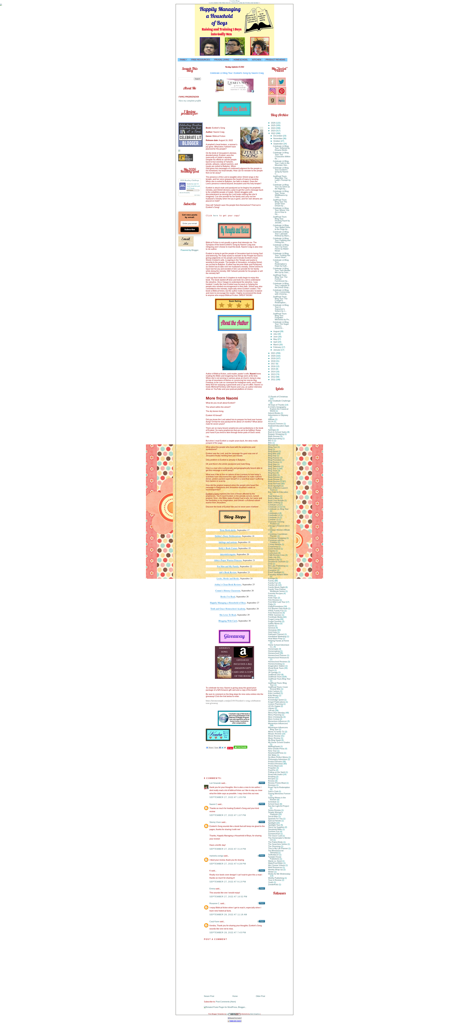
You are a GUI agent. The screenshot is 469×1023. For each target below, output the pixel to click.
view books (197, 195)
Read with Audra (275, 774)
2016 (273, 366)
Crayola (271, 551)
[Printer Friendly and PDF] (240, 748)
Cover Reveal (274, 549)
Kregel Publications (276, 702)
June (275, 337)
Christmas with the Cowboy (276, 541)
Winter (271, 872)
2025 (273, 125)
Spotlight (272, 823)
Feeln (270, 596)
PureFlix (271, 770)
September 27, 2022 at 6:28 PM (227, 864)
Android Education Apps (278, 426)
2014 (273, 372)
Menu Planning (274, 715)
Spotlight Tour (274, 825)
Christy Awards (274, 544)
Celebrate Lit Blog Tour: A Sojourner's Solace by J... (281, 308)
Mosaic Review (274, 734)
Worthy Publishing (276, 878)
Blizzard (271, 445)
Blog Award (273, 451)
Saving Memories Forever (279, 794)
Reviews (272, 785)
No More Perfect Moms (278, 757)
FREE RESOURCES (200, 60)
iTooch (271, 670)
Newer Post (209, 996)
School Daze (273, 804)
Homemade (273, 649)
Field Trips (272, 598)
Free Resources (275, 613)
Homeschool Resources (278, 658)
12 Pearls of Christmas (278, 397)
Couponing (273, 547)
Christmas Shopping (277, 538)
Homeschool (273, 653)
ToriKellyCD (273, 855)
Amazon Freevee (275, 424)
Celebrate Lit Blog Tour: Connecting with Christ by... (281, 292)
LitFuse (271, 710)
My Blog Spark (274, 740)
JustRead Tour (274, 675)
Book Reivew (274, 477)
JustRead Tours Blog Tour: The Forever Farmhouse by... (281, 278)
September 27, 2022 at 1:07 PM (227, 815)
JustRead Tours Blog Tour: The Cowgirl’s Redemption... (280, 300)
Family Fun (273, 583)
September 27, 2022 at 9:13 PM (227, 882)
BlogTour (272, 473)
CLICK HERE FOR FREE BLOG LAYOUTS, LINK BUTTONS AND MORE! (234, 3)
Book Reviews (274, 484)
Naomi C (213, 804)
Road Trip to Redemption (279, 787)
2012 (273, 377)
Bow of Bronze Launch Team (278, 489)
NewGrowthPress (275, 753)
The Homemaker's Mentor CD (279, 839)
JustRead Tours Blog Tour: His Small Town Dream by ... (280, 203)
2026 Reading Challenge (189, 180)
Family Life (273, 585)
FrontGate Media (275, 617)
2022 (273, 133)
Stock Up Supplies (276, 827)
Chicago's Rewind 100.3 (278, 526)
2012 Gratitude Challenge (279, 401)
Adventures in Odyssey (278, 415)
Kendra (189, 184)
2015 (273, 369)
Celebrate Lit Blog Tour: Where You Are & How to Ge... (281, 211)
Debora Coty (273, 559)
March (276, 345)
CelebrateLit (273, 513)
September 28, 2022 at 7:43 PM (227, 932)
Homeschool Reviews (277, 662)
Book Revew (273, 479)
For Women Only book (278, 608)
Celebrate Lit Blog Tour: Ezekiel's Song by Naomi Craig (237, 73)
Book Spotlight (274, 486)
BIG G (270, 441)
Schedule (272, 802)
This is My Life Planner (278, 848)
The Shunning (274, 846)
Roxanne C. (214, 903)
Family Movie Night (276, 587)
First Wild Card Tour (276, 602)
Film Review (273, 600)
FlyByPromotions (275, 606)
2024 (273, 128)
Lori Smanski (215, 783)
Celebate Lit (273, 505)
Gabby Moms (274, 623)
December (278, 136)
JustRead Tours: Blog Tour (277, 684)
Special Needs (274, 821)
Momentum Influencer (277, 721)
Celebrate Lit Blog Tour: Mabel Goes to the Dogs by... (281, 227)
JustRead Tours (275, 677)
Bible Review (274, 436)
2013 (273, 374)
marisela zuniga (216, 856)
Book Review (274, 481)
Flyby (270, 604)
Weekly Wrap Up (275, 870)
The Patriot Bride (275, 842)
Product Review (275, 762)
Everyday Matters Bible (278, 575)
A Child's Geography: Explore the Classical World (278, 409)
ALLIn (270, 421)
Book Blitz (272, 475)
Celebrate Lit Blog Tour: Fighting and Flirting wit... (281, 240)
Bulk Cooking (274, 503)
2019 (273, 358)
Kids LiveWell (274, 693)
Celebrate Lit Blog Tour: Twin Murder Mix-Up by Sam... (281, 270)
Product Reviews (275, 764)
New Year (272, 751)
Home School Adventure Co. (278, 646)
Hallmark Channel (276, 634)
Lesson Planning (275, 704)
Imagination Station (276, 666)
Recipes (271, 779)
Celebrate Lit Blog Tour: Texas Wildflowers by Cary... (281, 194)
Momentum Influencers (278, 723)
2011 (273, 380)
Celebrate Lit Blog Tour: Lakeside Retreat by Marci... (281, 234)
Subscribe (189, 229)
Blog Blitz (272, 454)
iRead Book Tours (276, 668)
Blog (270, 449)
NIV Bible (272, 755)
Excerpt (271, 579)
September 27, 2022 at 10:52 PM (228, 897)
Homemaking (274, 651)
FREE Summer (274, 615)
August (276, 331)
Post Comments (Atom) (226, 1002)
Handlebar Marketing (277, 636)
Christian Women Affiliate (279, 530)
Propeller (272, 768)
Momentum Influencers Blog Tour (278, 728)
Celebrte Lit (273, 520)
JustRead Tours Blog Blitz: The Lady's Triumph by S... (282, 179)
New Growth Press (276, 749)
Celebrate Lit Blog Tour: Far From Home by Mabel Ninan (281, 248)
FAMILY (183, 60)
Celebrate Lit (273, 507)
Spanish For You (275, 819)
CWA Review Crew (276, 555)
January (277, 350)
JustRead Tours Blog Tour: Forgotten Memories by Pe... (281, 317)
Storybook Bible (275, 829)
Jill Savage (273, 672)
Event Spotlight (274, 572)
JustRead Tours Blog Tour (279, 679)
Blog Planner (273, 458)
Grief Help (272, 632)
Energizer (272, 570)
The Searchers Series (277, 844)
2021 (273, 353)
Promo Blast (273, 766)
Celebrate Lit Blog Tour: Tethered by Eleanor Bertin (281, 148)
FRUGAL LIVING (221, 60)
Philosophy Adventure (277, 759)
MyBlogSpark (274, 746)
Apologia (272, 430)
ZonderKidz (273, 884)
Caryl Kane (214, 921)
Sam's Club (273, 791)
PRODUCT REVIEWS (275, 60)
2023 (273, 131)
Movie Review (274, 736)
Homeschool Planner (277, 655)
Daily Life (272, 557)
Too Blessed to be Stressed (276, 852)
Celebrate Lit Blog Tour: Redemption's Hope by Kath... (281, 263)
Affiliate (271, 419)
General (271, 628)
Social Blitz (273, 816)
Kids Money (273, 695)
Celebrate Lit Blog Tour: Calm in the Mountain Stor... (281, 163)
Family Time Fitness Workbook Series (277, 590)
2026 (273, 123)
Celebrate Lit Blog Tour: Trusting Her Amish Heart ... (281, 255)
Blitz (270, 443)
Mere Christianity (275, 717)
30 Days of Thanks (276, 405)
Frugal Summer (275, 621)
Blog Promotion (275, 460)
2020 (273, 356)
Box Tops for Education (278, 492)
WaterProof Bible (275, 863)
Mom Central (273, 719)
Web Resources (275, 867)
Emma (212, 889)
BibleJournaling (275, 439)
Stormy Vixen (215, 822)
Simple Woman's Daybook (275, 813)
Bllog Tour (272, 447)
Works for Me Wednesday (279, 874)
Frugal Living (273, 619)
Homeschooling (275, 664)
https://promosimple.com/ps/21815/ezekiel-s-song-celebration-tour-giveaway (233, 701)
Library (271, 708)
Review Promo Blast (277, 783)
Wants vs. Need (275, 861)
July (275, 334)
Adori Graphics (255, 1014)
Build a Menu (274, 498)
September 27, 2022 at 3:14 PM (227, 849)
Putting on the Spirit (276, 772)
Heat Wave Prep (275, 639)
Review (271, 781)
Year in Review (274, 880)
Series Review (274, 810)
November (278, 138)
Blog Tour (272, 469)
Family (271, 581)
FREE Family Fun (276, 611)
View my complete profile (189, 100)
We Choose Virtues (276, 865)
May (275, 339)
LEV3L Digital (274, 706)
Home (235, 996)
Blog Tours (272, 471)
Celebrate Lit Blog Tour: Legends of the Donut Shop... (281, 285)
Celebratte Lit (274, 515)
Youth (270, 882)
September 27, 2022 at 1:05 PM (227, 797)
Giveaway (272, 630)
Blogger (195, 250)
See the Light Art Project (278, 806)
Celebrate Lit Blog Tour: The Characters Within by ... (281, 156)
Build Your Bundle (276, 500)
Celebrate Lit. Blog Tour (278, 509)
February (277, 347)
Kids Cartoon (273, 691)
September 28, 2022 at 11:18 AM (228, 915)
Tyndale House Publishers (274, 858)
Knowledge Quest (276, 700)
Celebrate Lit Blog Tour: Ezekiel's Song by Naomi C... (281, 171)
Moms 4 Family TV (276, 732)
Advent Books (274, 413)
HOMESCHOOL (241, 60)
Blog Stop (272, 464)
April (275, 342)
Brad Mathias (274, 496)
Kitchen (271, 698)
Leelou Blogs (235, 1)
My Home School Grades (279, 742)
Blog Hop (272, 456)
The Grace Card (275, 836)
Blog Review (273, 462)
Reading (272, 777)
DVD (270, 564)
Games (271, 626)
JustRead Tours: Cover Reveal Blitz (278, 688)
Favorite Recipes (275, 593)
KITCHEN (256, 60)
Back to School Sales (277, 432)
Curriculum (273, 553)
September (278, 144)
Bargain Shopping (276, 434)
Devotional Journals (276, 562)
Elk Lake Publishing (276, 566)
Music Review (274, 738)
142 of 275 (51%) (184, 192)
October (277, 141)
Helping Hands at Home (278, 641)
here (215, 215)
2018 (273, 361)
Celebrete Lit (273, 517)
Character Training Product (276, 523)
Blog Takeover (274, 466)
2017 (273, 364)
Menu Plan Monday (276, 713)
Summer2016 (274, 834)
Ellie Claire (273, 568)
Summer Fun (273, 831)
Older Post (260, 996)
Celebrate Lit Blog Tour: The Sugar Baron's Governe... (281, 325)
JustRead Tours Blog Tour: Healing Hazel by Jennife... (281, 220)
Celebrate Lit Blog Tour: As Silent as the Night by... (281, 187)
